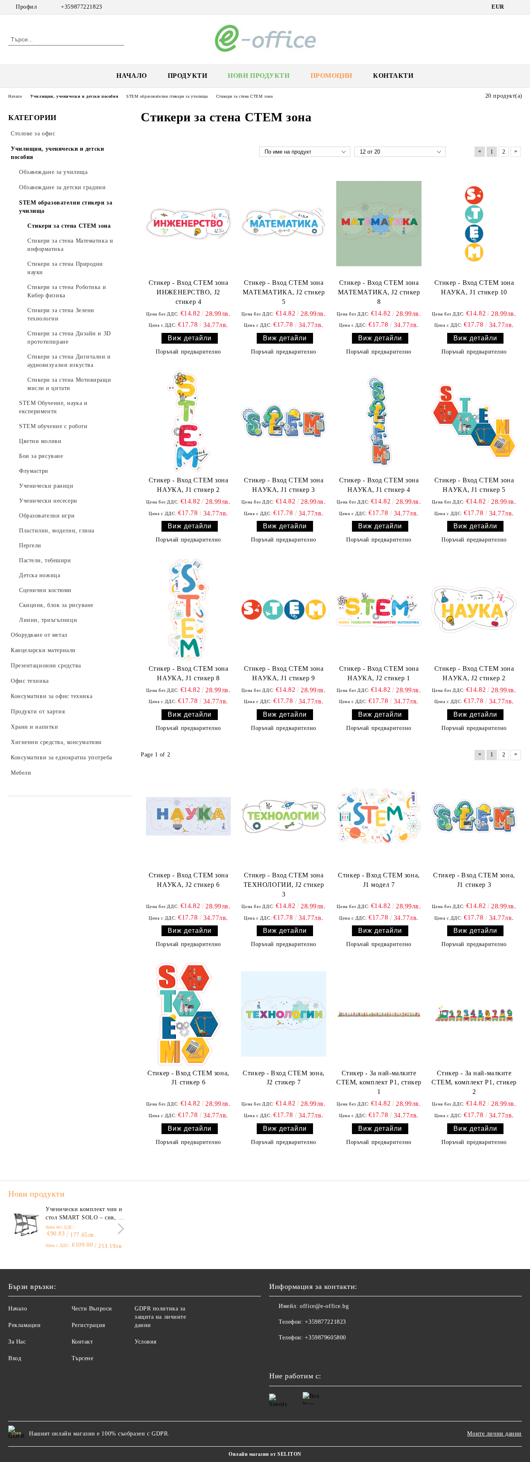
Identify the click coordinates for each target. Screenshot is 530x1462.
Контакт (82, 1342)
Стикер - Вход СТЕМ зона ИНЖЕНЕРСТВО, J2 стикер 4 (189, 292)
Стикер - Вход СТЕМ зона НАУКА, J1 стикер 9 (284, 673)
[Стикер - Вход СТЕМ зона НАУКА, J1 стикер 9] (283, 609)
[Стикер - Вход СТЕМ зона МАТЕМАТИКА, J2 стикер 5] (283, 224)
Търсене (83, 1358)
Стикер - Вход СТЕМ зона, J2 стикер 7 (283, 1077)
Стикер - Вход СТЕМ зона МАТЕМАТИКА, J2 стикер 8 (379, 292)
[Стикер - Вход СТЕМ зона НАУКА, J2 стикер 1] (379, 609)
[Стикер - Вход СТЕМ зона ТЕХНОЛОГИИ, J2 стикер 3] (283, 816)
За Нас (17, 1342)
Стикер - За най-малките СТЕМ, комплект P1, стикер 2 (474, 1082)
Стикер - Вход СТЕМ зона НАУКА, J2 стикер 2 (474, 673)
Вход (14, 1358)
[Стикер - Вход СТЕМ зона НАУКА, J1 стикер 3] (283, 421)
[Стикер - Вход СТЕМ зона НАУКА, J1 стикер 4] (379, 421)
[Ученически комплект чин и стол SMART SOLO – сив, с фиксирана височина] (25, 1224)
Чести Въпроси (92, 1308)
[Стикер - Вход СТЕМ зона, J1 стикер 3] (474, 816)
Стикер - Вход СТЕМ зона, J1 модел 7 (378, 880)
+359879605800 (325, 1337)
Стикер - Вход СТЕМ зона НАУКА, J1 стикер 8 (189, 673)
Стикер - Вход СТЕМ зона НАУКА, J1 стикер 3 (284, 485)
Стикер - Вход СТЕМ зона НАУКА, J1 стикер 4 (379, 485)
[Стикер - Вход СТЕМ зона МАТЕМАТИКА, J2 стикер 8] (379, 224)
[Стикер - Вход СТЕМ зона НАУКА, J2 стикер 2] (474, 609)
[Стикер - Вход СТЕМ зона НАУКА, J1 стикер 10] (474, 223)
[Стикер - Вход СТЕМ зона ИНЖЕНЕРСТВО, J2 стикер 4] (188, 224)
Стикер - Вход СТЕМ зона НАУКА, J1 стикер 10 (474, 287)
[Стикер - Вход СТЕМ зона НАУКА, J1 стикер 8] (188, 609)
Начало (131, 75)
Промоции (331, 75)
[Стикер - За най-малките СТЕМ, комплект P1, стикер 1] (379, 1014)
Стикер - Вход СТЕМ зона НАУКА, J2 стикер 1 (379, 673)
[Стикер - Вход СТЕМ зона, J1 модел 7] (379, 816)
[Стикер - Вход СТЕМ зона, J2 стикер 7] (283, 1014)
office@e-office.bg (324, 1306)
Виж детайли (190, 338)
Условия (146, 1342)
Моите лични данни (494, 1434)
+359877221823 (81, 7)
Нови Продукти (258, 75)
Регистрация (88, 1325)
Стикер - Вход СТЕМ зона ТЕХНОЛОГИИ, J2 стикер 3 (283, 885)
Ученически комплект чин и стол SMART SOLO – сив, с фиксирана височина (84, 1214)
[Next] (118, 1228)
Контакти (393, 75)
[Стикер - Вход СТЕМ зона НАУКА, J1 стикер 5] (474, 421)
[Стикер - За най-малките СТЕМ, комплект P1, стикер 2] (474, 1014)
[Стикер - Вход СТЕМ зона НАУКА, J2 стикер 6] (188, 816)
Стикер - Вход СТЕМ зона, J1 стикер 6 (188, 1077)
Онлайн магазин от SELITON (265, 1454)
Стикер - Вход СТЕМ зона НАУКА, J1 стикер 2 (189, 485)
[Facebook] (517, 7)
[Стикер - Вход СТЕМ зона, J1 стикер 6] (188, 1014)
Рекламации (24, 1325)
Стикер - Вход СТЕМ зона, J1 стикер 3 (474, 880)
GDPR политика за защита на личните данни (160, 1316)
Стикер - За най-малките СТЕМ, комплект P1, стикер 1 (379, 1082)
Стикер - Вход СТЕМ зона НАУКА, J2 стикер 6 (189, 880)
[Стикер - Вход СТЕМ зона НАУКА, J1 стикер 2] (188, 421)
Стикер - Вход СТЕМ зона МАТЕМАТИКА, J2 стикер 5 (284, 292)
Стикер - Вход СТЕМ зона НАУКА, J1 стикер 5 (474, 485)
